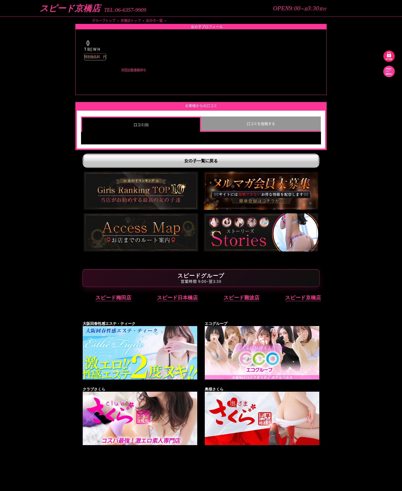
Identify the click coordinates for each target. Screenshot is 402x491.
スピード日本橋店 (177, 297)
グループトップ (103, 20)
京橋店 (367, 171)
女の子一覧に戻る (201, 160)
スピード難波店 (241, 297)
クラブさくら (339, 294)
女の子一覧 (154, 20)
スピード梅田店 (113, 297)
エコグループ (339, 236)
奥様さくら (339, 339)
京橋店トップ (131, 20)
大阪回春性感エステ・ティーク (339, 203)
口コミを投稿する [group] (261, 123)
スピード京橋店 (70, 8)
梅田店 (311, 171)
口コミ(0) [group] (141, 124)
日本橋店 (367, 184)
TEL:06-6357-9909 (125, 10)
